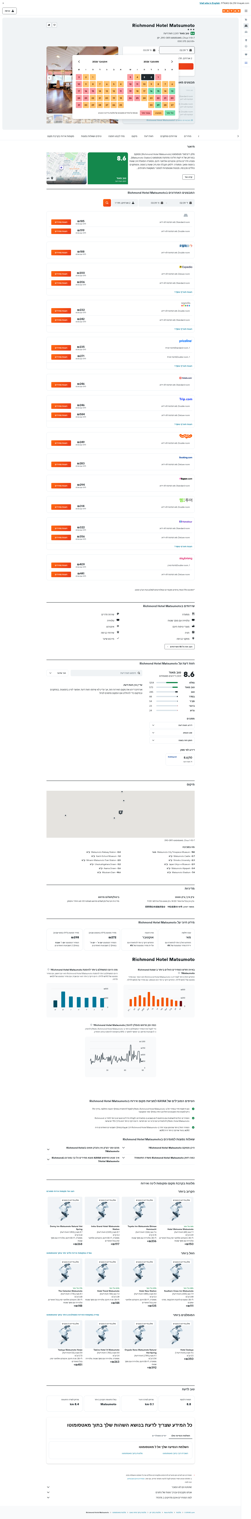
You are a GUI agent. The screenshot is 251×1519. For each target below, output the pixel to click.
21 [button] (165, 98)
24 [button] (144, 98)
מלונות (178, 1512)
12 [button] (130, 84)
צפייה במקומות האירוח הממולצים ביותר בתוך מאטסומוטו (72, 1314)
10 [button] (144, 84)
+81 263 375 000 (186, 41)
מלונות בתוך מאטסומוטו (132, 1453)
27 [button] (172, 105)
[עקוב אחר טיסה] (246, 46)
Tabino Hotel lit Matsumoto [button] (106, 1349)
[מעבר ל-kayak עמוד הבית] (231, 11)
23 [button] (151, 98)
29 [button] (158, 105)
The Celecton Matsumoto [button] (70, 1291)
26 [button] (130, 98)
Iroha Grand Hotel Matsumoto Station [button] (105, 1227)
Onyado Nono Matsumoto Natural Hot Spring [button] (140, 1351)
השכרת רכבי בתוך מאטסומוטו (175, 1453)
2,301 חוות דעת (171, 33)
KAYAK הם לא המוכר (182, 1487)
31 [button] (79, 105)
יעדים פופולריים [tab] (159, 1435)
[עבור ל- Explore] (246, 40)
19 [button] (130, 91)
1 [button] (158, 77)
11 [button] (137, 84)
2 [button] (151, 77)
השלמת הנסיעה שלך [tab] (180, 1435)
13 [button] (172, 91)
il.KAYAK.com (189, 1512)
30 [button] (151, 105)
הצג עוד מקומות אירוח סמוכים (60, 1191)
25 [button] (137, 98)
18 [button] (137, 91)
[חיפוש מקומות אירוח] (246, 26)
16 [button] (151, 91)
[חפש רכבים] (246, 32)
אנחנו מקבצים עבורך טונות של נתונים (174, 1492)
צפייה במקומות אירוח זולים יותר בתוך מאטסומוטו (69, 1253)
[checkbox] (180, 759)
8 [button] (158, 84)
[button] (3, 3)
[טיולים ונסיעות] (246, 54)
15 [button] (158, 91)
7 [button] (165, 84)
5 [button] (130, 77)
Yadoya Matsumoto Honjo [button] (70, 1349)
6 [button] (172, 84)
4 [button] (137, 77)
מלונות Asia (168, 1512)
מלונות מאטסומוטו (119, 1512)
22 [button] (158, 98)
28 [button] (165, 105)
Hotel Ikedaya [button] (186, 1349)
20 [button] (172, 98)
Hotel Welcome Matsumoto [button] (180, 1229)
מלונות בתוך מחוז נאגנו (137, 1512)
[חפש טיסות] (246, 20)
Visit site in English (210, 3)
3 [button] (144, 77)
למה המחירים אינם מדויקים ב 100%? (174, 1497)
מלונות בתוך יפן (155, 1512)
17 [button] (144, 91)
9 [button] (151, 84)
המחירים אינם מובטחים (136, 1479)
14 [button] (165, 91)
